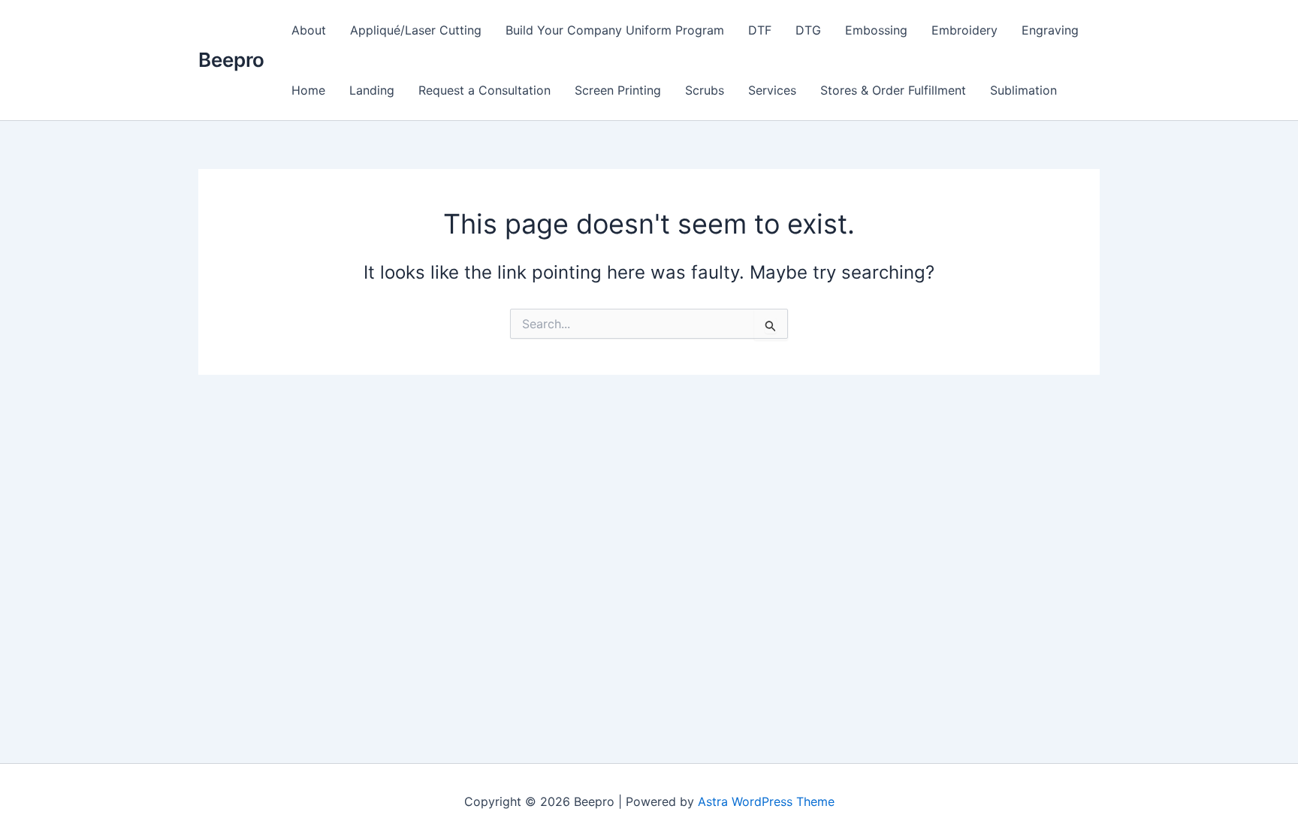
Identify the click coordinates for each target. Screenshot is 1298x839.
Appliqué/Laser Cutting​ (415, 30)
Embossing (876, 30)
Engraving (1050, 30)
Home (308, 90)
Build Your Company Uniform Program (615, 30)
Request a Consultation (484, 90)
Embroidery (964, 30)
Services (772, 90)
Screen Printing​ (618, 90)
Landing (371, 90)
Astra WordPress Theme (766, 801)
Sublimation (1023, 90)
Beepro (231, 59)
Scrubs (704, 90)
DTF (759, 30)
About (308, 30)
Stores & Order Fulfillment (893, 90)
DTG (808, 30)
